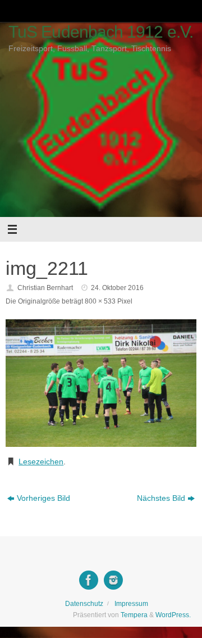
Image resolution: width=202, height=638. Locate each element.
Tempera (134, 615)
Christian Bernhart (45, 288)
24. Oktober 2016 (117, 288)
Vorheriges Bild (43, 498)
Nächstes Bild (161, 498)
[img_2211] (101, 383)
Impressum (131, 604)
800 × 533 (100, 301)
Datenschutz (84, 604)
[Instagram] (113, 580)
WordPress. (173, 615)
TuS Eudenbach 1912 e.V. (100, 31)
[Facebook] (88, 580)
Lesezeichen (41, 462)
